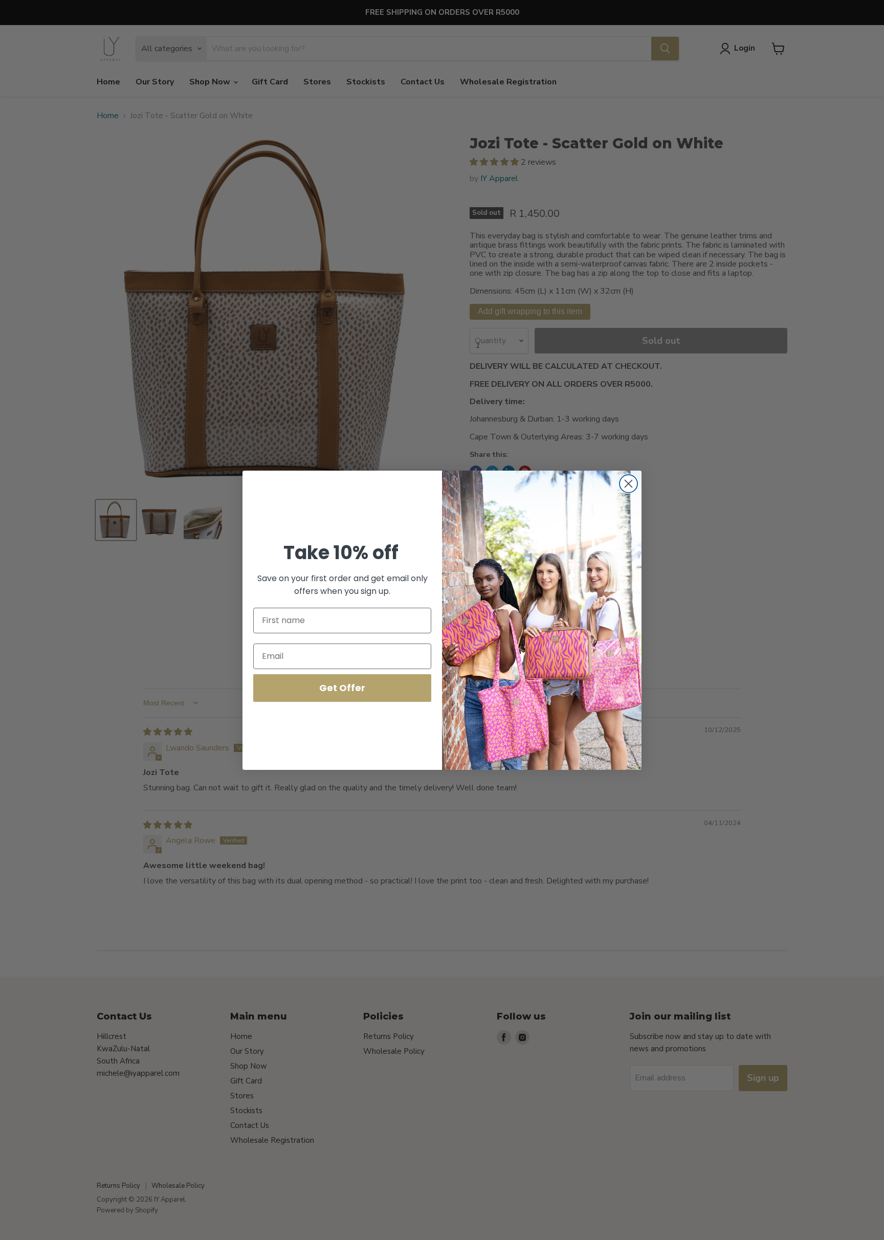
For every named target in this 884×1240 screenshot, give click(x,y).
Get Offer (342, 687)
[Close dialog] (628, 484)
